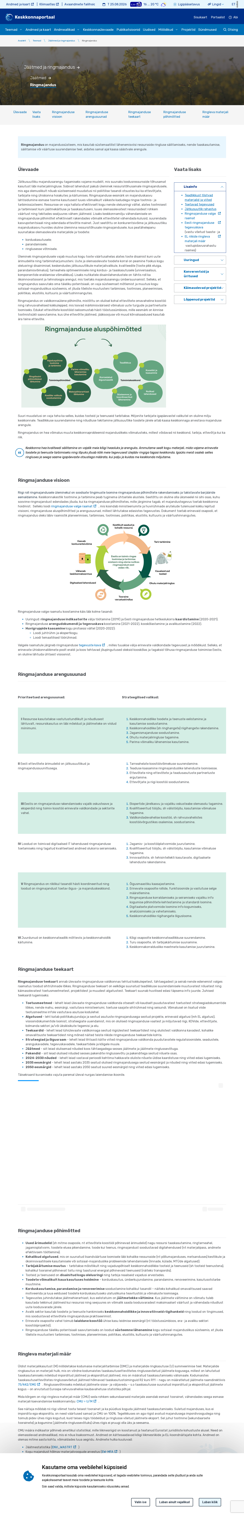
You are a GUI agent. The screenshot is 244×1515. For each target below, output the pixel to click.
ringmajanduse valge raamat (71, 506)
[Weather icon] (164, 4)
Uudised (149, 29)
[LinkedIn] (4, 1489)
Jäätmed (38, 78)
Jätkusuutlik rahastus (200, 209)
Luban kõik (210, 1502)
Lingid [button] (216, 4)
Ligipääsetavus (189, 4)
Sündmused (207, 29)
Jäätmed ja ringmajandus (61, 40)
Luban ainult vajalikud (174, 1502)
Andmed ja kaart (18, 4)
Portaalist (218, 17)
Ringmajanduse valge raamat (200, 216)
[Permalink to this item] (80, 67)
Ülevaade (20, 112)
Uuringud (191, 260)
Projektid (188, 29)
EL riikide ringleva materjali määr (197, 239)
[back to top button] (228, 1494)
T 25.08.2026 (117, 4)
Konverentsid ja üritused (196, 274)
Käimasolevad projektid (202, 288)
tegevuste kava (90, 645)
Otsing (233, 29)
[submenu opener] (21, 29)
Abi (235, 17)
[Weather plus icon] (136, 4)
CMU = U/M (84, 1401)
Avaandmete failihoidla (81, 4)
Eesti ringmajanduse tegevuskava (199, 225)
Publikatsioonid (128, 29)
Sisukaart (200, 17)
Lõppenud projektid (199, 299)
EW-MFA (107, 1452)
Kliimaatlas (47, 4)
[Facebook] (4, 1471)
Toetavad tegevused (199, 204)
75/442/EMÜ (27, 1384)
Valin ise (141, 1502)
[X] (4, 1480)
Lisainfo (190, 187)
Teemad (37, 40)
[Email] (4, 1498)
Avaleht (22, 40)
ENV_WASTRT (62, 1447)
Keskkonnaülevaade (98, 29)
